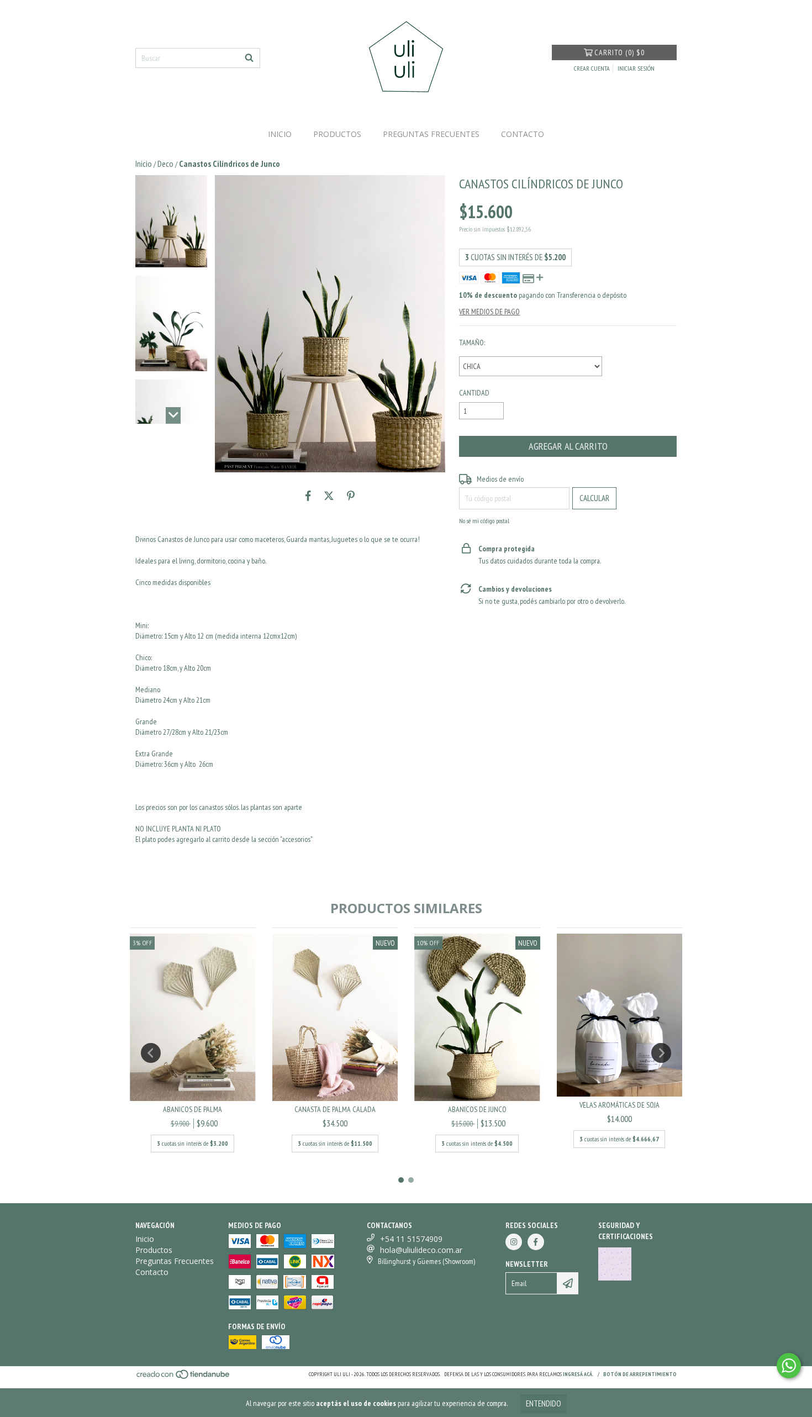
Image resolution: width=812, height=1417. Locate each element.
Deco (165, 163)
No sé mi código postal (484, 521)
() (619, 52)
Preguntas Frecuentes (431, 134)
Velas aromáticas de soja (619, 1105)
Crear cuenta (592, 68)
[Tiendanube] (183, 1378)
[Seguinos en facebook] (536, 1242)
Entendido (543, 1403)
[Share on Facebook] (308, 495)
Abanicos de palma (192, 1109)
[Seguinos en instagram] (513, 1242)
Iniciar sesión (636, 68)
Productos (337, 134)
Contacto (522, 134)
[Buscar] (249, 58)
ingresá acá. (578, 1374)
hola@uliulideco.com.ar (421, 1250)
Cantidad (474, 393)
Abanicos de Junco (477, 1109)
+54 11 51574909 (411, 1239)
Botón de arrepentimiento (640, 1374)
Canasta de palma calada (335, 1109)
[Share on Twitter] (329, 495)
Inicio (280, 134)
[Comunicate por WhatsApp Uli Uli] (789, 1365)
